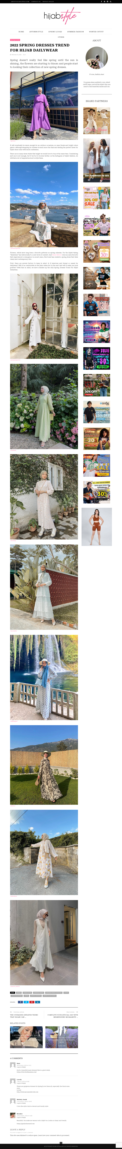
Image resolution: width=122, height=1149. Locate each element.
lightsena (12, 141)
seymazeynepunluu (15, 248)
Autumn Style (36, 32)
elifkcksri (12, 806)
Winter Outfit (96, 32)
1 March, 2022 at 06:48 (23, 1081)
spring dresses (36, 995)
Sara (18, 1063)
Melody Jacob (22, 1099)
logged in (19, 1132)
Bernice (20, 1114)
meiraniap (13, 540)
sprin (26, 995)
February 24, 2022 (17, 54)
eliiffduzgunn (14, 721)
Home (21, 32)
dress (19, 992)
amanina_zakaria (15, 986)
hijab (66, 992)
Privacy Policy (48, 1)
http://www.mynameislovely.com (27, 1092)
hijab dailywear (17, 995)
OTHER (61, 37)
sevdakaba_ (13, 450)
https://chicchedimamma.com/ (27, 1072)
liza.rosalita (13, 631)
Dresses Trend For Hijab (53, 992)
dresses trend (38, 992)
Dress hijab (27, 992)
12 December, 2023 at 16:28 (24, 1115)
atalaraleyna (13, 896)
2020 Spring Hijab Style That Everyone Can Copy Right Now (62, 1040)
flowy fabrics (57, 255)
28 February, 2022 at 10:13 (24, 1065)
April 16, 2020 (61, 1045)
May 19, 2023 (26, 1045)
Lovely (19, 1079)
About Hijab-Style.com (20, 1)
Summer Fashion (75, 32)
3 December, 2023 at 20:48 (24, 1101)
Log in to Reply (21, 1067)
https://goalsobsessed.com (26, 1123)
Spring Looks (55, 32)
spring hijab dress (49, 995)
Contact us (35, 1)
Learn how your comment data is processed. (53, 1135)
